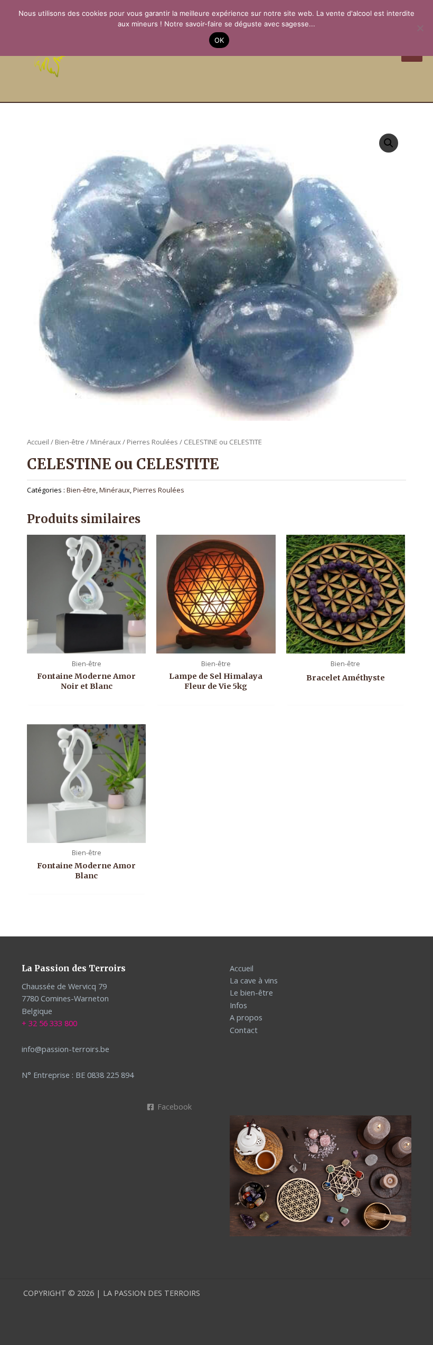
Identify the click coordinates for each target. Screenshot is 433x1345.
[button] (388, 143)
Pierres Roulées (152, 442)
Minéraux (105, 442)
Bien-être (69, 442)
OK (219, 40)
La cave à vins (254, 980)
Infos (238, 1005)
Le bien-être (251, 992)
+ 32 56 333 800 (49, 1023)
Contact (244, 1030)
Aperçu (86, 644)
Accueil (38, 442)
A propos (246, 1017)
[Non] (420, 28)
